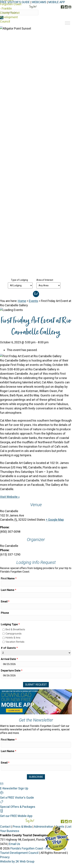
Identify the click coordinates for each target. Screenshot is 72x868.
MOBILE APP (56, 2)
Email (5, 601)
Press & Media (22, 826)
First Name (9, 578)
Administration (43, 826)
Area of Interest (44, 280)
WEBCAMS (39, 2)
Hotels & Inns (13, 637)
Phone (5, 612)
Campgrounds (14, 633)
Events (33, 301)
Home (22, 301)
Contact (5, 826)
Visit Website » (10, 496)
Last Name (8, 590)
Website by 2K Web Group (17, 861)
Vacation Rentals (15, 641)
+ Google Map (55, 519)
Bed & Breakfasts (15, 629)
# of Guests (9, 647)
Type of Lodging (19, 280)
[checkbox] (4, 630)
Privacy (5, 857)
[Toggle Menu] (67, 23)
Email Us (14, 844)
